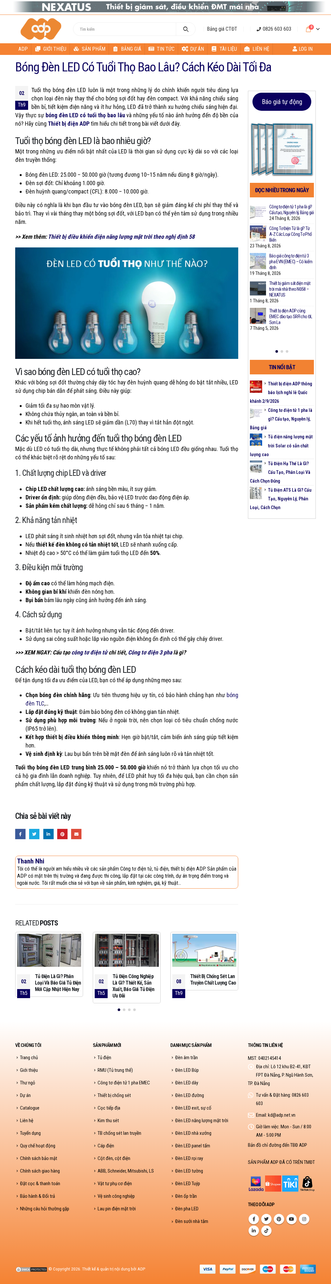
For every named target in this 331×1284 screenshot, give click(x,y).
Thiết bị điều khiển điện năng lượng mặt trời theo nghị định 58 (121, 236)
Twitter (34, 834)
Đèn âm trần (186, 1057)
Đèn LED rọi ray (189, 1158)
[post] (258, 212)
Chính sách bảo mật (38, 1158)
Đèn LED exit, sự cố (193, 1108)
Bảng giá (131, 49)
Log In (306, 49)
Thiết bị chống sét (114, 1095)
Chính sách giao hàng (40, 1171)
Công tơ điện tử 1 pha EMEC (124, 1083)
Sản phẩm (93, 49)
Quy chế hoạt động (37, 1146)
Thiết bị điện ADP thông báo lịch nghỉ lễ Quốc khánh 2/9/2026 (281, 392)
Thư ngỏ (27, 1083)
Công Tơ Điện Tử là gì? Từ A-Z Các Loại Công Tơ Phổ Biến (290, 234)
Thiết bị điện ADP (69, 123)
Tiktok (266, 1231)
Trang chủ (29, 1057)
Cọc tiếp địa (109, 1108)
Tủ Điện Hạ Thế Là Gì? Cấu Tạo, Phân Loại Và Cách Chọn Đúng (280, 472)
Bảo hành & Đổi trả (37, 1196)
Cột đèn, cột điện (114, 1158)
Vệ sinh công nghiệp (116, 1196)
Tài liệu (228, 49)
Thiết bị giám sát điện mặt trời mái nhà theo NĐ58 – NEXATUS (289, 289)
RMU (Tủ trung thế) (115, 1070)
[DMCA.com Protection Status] (31, 1268)
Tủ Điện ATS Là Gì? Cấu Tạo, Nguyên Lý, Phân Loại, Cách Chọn (280, 498)
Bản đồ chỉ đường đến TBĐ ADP (277, 1145)
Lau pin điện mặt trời (117, 1209)
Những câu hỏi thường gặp (44, 1209)
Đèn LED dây (186, 1083)
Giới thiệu (54, 49)
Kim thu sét (108, 1120)
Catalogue (29, 1108)
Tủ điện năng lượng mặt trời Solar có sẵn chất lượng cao (281, 445)
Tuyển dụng (30, 1133)
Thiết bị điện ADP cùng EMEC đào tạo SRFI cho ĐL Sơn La (290, 316)
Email (76, 834)
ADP (23, 49)
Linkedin (254, 1231)
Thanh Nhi (30, 861)
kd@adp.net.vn (281, 1115)
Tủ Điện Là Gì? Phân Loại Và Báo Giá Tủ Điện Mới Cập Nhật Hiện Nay (58, 982)
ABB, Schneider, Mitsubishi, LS (126, 1171)
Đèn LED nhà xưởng (193, 1133)
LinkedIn (48, 834)
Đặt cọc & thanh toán (40, 1183)
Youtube (291, 1219)
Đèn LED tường (189, 1171)
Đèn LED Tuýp (187, 1183)
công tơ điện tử (89, 652)
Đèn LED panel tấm (192, 1146)
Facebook (20, 834)
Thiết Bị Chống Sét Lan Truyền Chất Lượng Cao (213, 979)
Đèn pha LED (186, 1209)
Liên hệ (260, 49)
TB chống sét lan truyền (119, 1133)
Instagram (304, 1219)
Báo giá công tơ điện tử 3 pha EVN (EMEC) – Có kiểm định (290, 261)
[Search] (185, 29)
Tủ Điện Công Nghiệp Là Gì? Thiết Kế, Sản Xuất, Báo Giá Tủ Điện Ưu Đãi (133, 986)
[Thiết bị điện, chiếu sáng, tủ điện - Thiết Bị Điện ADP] (41, 29)
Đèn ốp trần (186, 1196)
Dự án (197, 49)
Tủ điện (104, 1057)
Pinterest (62, 834)
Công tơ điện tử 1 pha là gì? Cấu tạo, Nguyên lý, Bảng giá (281, 419)
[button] (119, 1010)
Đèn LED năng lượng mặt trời (201, 1120)
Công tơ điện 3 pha (150, 652)
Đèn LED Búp (187, 1070)
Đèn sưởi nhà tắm (191, 1221)
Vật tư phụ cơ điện (115, 1183)
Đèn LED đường (189, 1095)
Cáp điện (106, 1146)
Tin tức (166, 49)
